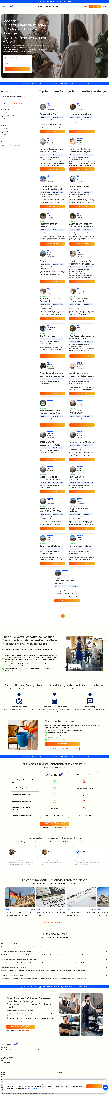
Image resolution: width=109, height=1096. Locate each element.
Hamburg (14, 1050)
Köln (36, 1050)
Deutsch (6, 128)
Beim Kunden (7, 118)
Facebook (3, 1070)
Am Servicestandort (9, 115)
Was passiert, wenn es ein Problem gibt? (14, 967)
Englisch (6, 131)
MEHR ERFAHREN (62, 744)
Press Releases (59, 1072)
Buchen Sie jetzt (52, 131)
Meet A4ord (58, 1068)
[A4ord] (7, 6)
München (26, 1050)
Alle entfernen (18, 103)
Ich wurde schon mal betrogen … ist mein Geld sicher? (19, 959)
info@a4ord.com (5, 1061)
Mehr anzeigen (67, 609)
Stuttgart (20, 1050)
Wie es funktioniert (50, 6)
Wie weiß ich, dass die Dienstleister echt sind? (16, 944)
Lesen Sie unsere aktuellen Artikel (54, 922)
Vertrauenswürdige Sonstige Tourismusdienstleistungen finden (54, 824)
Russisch (6, 134)
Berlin (2, 1050)
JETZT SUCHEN (17, 68)
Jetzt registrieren (95, 6)
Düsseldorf (8, 1050)
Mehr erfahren (12, 866)
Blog (2, 1076)
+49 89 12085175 (5, 1063)
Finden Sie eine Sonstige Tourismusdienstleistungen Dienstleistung (21, 1027)
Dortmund (52, 1050)
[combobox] (14, 96)
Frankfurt (46, 1050)
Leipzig (31, 1050)
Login (85, 6)
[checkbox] (2, 112)
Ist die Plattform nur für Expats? (12, 975)
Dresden (40, 1050)
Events (57, 1070)
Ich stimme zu (94, 1086)
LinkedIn (3, 1072)
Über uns (58, 6)
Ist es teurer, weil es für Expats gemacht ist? (16, 952)
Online (5, 112)
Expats (3, 1074)
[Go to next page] (71, 616)
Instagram (3, 1068)
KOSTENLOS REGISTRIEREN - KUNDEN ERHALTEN (62, 749)
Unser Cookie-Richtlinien (31, 1088)
